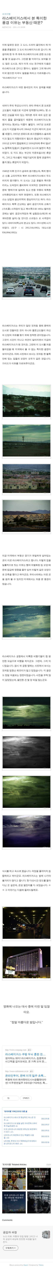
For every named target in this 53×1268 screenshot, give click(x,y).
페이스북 (19, 1153)
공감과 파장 (10, 1232)
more (49, 1164)
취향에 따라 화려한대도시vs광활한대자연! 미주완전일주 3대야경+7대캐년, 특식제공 (26, 1081)
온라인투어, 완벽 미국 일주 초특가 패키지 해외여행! (25, 1075)
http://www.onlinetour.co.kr (16, 1071)
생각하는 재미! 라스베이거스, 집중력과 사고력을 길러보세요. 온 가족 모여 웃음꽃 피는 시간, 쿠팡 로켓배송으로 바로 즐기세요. (26, 1060)
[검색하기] (49, 3)
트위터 (33, 1153)
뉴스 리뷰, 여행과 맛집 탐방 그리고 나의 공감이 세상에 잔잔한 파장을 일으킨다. (20, 1239)
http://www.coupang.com (15, 1050)
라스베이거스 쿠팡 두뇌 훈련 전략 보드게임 (25, 1054)
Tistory (41, 1265)
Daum (26, 1265)
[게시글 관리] (16, 1098)
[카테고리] (3, 3)
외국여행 (6, 14)
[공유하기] (12, 1098)
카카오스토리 (26, 1153)
